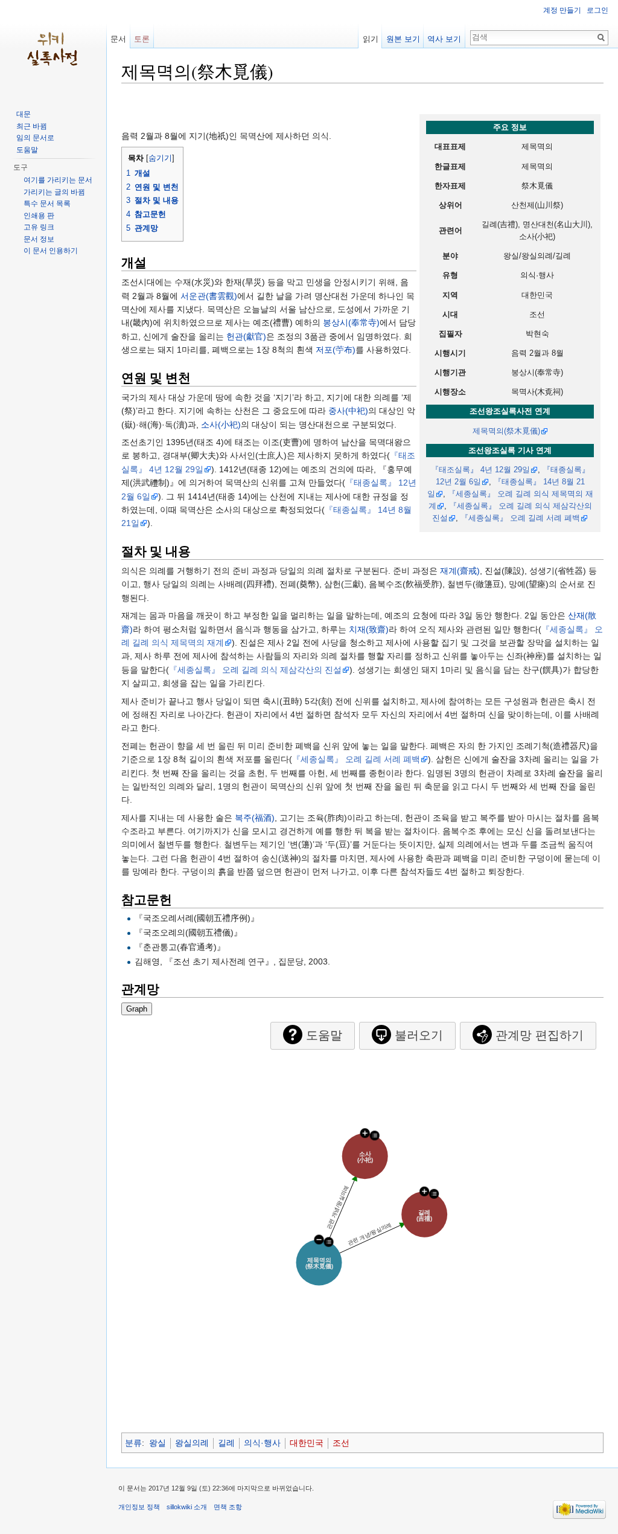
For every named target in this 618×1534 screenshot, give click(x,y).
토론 (142, 38)
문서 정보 (39, 239)
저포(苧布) (335, 350)
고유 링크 (39, 227)
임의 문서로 (35, 137)
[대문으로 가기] (53, 48)
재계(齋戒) (460, 571)
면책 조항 (228, 1506)
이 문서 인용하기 (51, 250)
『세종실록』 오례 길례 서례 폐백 (520, 518)
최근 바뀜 (31, 126)
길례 (226, 1443)
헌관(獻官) (246, 336)
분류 (133, 1443)
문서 (118, 38)
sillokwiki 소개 (187, 1506)
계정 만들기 (562, 10)
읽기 (370, 38)
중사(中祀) (348, 411)
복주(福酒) (255, 818)
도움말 (27, 150)
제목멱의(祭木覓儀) (506, 431)
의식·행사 (262, 1443)
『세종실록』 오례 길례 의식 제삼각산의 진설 (255, 670)
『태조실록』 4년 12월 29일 (480, 470)
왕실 (157, 1443)
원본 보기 (403, 38)
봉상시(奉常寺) (351, 322)
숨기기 (160, 158)
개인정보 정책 (139, 1506)
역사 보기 (444, 38)
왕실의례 (192, 1443)
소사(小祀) (221, 424)
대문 (23, 114)
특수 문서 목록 (47, 203)
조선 (341, 1443)
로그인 (597, 10)
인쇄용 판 (39, 215)
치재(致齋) (369, 629)
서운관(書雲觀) (208, 296)
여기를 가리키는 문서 (58, 180)
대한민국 (306, 1443)
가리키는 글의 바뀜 (54, 192)
